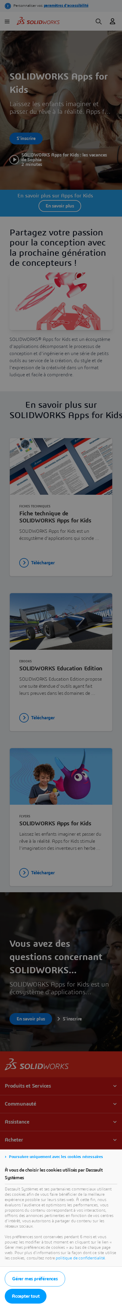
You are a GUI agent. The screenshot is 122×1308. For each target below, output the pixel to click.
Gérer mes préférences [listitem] (35, 1278)
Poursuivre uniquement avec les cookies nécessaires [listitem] (56, 1157)
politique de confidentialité (80, 1258)
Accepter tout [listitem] (25, 1296)
